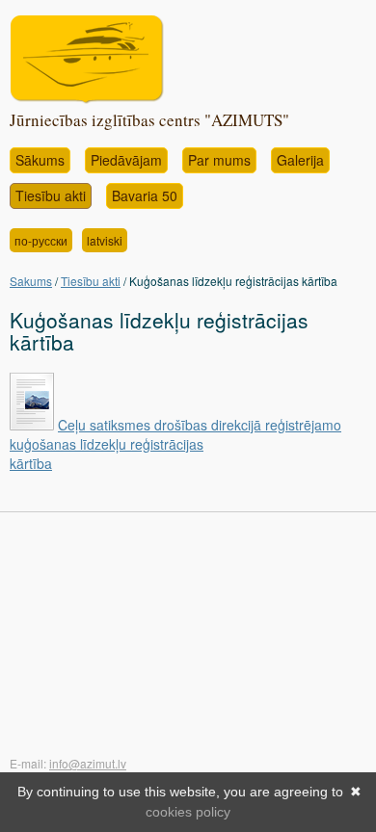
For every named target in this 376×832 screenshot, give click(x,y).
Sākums (40, 159)
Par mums (219, 159)
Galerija (300, 159)
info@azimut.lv (87, 763)
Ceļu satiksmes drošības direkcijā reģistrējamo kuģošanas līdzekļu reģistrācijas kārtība (175, 444)
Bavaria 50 (144, 195)
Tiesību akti (50, 195)
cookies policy (188, 811)
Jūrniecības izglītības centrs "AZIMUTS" (149, 120)
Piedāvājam (126, 159)
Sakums (31, 281)
